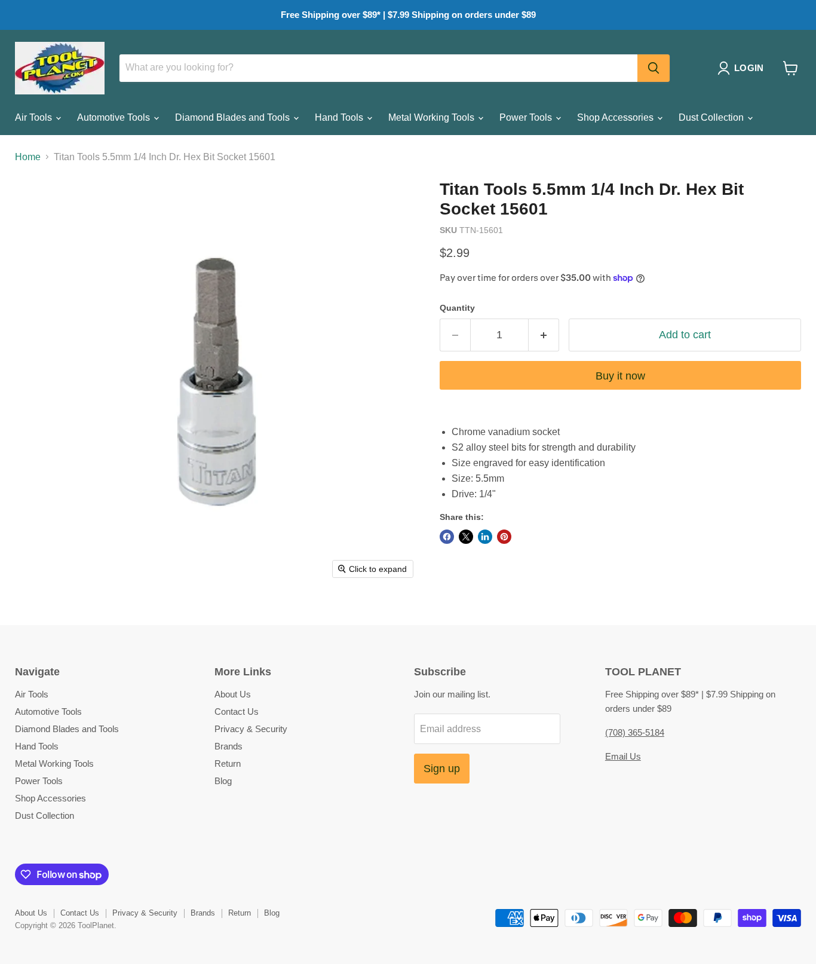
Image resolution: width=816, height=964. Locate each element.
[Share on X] (466, 537)
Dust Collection (712, 117)
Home (28, 157)
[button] (742, 68)
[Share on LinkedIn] (485, 537)
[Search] (653, 68)
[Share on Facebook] (447, 537)
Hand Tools (340, 117)
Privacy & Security (250, 729)
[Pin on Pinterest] (504, 537)
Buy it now (620, 376)
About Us (232, 694)
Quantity (457, 308)
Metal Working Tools (432, 117)
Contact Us (236, 711)
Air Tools (34, 117)
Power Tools (526, 117)
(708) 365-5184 (634, 732)
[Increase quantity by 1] (544, 335)
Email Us (623, 756)
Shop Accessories (616, 117)
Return (227, 763)
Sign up (442, 769)
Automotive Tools (114, 117)
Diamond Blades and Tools (233, 117)
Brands (228, 746)
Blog (223, 781)
